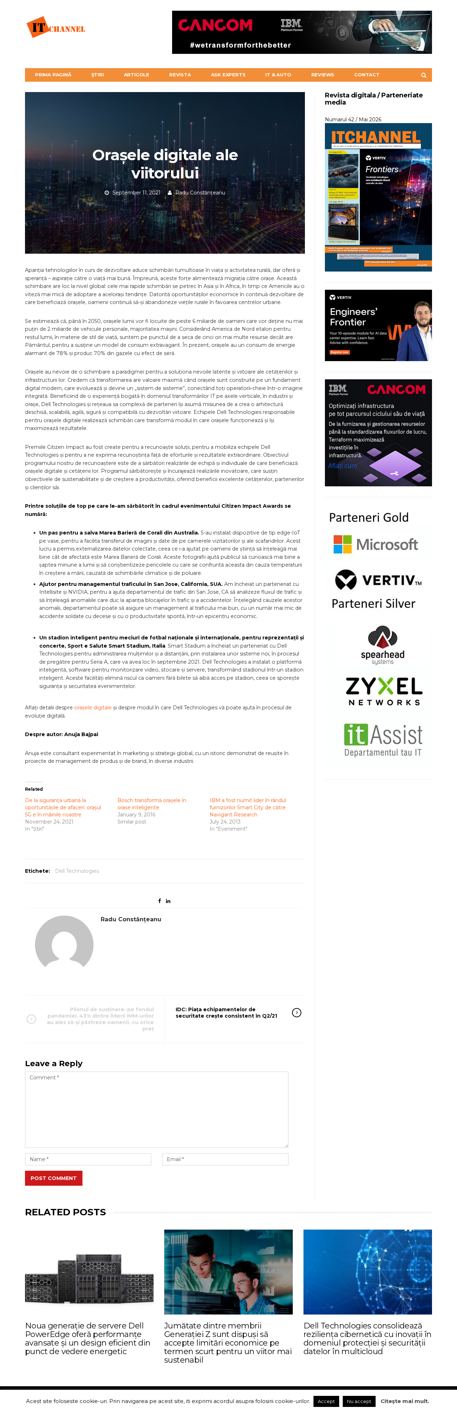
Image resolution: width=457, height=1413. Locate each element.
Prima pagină (53, 74)
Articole (136, 74)
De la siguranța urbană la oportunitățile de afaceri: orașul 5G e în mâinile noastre (63, 807)
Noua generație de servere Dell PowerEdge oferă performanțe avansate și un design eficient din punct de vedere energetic (88, 1339)
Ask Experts (228, 74)
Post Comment (54, 1178)
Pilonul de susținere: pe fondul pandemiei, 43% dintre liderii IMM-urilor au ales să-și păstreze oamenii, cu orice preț (100, 1019)
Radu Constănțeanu (200, 192)
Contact (367, 74)
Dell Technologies (77, 871)
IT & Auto (278, 74)
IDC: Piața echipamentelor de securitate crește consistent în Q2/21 (226, 1012)
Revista (180, 74)
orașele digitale (93, 707)
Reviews (323, 74)
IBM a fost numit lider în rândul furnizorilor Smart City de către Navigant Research (248, 807)
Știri (97, 74)
